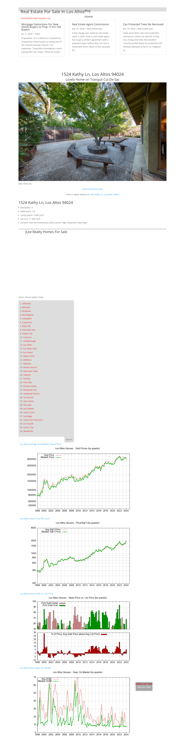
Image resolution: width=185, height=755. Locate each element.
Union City (28, 427)
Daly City (26, 326)
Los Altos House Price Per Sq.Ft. (35, 518)
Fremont (27, 337)
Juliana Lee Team (144, 683)
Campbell (27, 318)
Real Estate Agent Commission (90, 24)
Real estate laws (94, 28)
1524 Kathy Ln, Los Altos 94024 (104, 194)
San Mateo (28, 408)
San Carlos (28, 401)
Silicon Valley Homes (41, 747)
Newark (27, 374)
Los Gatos (28, 352)
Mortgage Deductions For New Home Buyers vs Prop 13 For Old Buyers (41, 27)
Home (89, 16)
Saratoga (27, 416)
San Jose (27, 404)
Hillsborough (29, 341)
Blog (87, 11)
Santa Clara (29, 412)
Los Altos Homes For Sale (148, 673)
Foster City (27, 333)
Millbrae (27, 359)
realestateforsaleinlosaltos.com (36, 18)
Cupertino (27, 322)
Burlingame (28, 314)
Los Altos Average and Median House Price (40, 444)
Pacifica (27, 378)
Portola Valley (29, 386)
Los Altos (27, 344)
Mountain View (30, 371)
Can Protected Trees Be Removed (143, 24)
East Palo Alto (28, 329)
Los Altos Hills (30, 348)
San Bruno (28, 397)
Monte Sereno (30, 367)
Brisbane (26, 311)
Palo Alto (27, 382)
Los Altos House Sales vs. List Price (36, 593)
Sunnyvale (28, 423)
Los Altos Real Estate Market (149, 679)
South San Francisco (33, 419)
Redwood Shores (31, 393)
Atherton (26, 303)
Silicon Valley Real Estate (39, 742)
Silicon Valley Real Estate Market (35, 753)
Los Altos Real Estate (145, 668)
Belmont (26, 307)
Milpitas (27, 363)
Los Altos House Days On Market (35, 668)
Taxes (37, 33)
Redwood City (30, 389)
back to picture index (92, 189)
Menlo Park (28, 356)
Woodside (28, 431)
